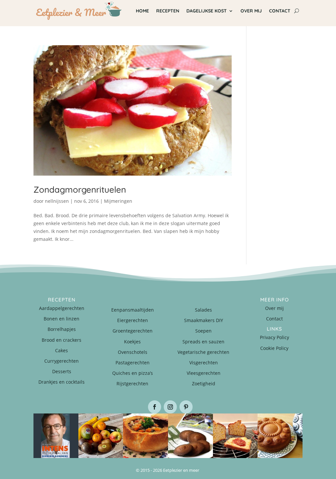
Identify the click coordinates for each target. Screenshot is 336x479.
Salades (203, 310)
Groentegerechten (133, 331)
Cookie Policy (274, 348)
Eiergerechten (132, 320)
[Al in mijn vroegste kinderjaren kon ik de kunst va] (280, 435)
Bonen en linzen (61, 319)
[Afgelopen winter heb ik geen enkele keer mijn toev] (145, 435)
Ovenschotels (132, 352)
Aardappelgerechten (61, 308)
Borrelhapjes (62, 329)
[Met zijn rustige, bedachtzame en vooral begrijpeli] (55, 435)
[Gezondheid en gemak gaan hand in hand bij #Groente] (100, 435)
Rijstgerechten (132, 383)
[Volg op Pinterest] (186, 406)
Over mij (274, 308)
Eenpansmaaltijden (132, 310)
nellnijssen (57, 201)
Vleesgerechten (203, 373)
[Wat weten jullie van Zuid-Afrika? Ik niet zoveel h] (235, 435)
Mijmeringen (118, 201)
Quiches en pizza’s (132, 373)
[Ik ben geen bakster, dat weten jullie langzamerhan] (190, 435)
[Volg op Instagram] (170, 406)
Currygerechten (61, 361)
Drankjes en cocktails (61, 382)
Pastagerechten (133, 362)
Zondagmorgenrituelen (79, 189)
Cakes (61, 350)
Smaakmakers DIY (203, 320)
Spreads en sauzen (203, 341)
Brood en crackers (61, 340)
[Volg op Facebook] (154, 406)
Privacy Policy (274, 337)
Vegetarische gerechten (203, 352)
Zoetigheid (203, 383)
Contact (274, 319)
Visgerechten (203, 362)
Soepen (203, 331)
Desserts (61, 371)
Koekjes (132, 341)
